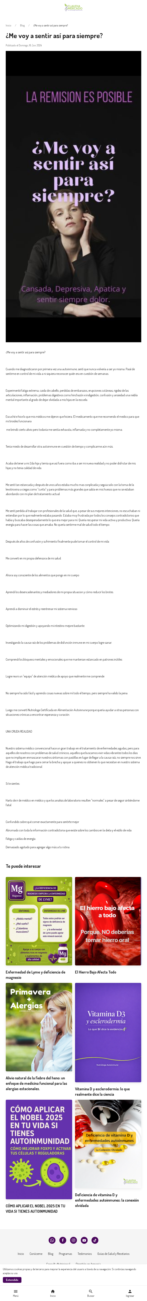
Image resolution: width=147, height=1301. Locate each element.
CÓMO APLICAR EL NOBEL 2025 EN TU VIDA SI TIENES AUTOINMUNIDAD (35, 1208)
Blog (22, 25)
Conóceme (36, 1254)
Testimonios (85, 1254)
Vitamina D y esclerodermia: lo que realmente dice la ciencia (102, 1091)
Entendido (12, 1279)
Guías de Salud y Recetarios (113, 1254)
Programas (65, 1254)
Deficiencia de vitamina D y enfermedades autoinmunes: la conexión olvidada (107, 1200)
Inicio (8, 25)
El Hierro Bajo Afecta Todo (95, 971)
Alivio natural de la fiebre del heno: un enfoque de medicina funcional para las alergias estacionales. (36, 1083)
